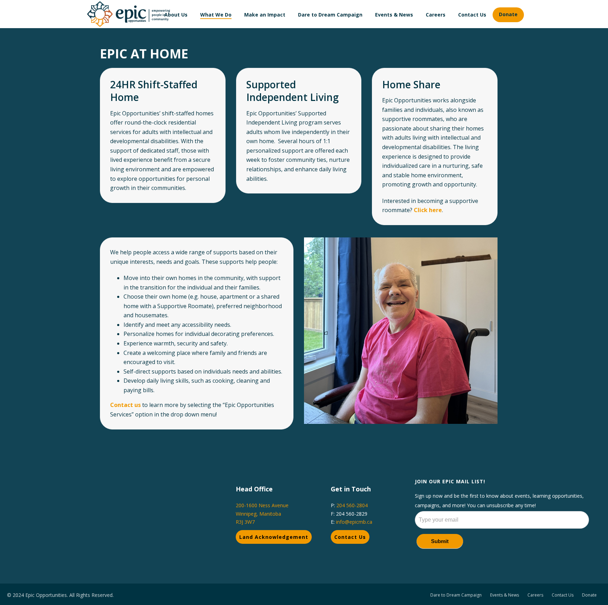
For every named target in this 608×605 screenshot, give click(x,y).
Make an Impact (264, 14)
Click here (428, 210)
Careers (435, 14)
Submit (440, 541)
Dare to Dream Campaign (330, 14)
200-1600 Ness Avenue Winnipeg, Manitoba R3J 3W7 (262, 513)
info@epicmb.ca (354, 521)
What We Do (216, 14)
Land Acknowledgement (273, 537)
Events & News (394, 14)
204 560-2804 (352, 505)
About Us (176, 14)
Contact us (125, 405)
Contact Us (472, 14)
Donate (508, 14)
